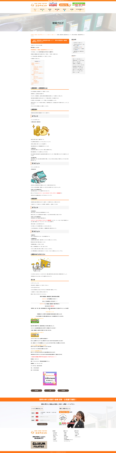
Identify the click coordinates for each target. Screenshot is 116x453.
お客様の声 (54, 439)
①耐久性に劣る (35, 71)
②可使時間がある (36, 81)
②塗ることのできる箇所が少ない (38, 73)
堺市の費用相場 (75, 66)
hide (39, 61)
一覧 (50, 390)
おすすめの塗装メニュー (80, 9)
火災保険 (78, 66)
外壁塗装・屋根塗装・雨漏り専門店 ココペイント (39, 34)
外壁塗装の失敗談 (75, 60)
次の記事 (63, 390)
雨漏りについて (81, 66)
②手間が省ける (35, 68)
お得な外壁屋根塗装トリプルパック (68, 439)
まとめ (32, 84)
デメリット (34, 70)
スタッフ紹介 (55, 438)
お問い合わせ (76, 432)
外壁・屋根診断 (66, 436)
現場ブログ (49, 34)
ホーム (35, 9)
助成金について (82, 69)
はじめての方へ (55, 432)
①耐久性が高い (35, 76)
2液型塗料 (32, 74)
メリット (33, 65)
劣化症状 (83, 60)
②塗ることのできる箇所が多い (38, 78)
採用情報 (76, 435)
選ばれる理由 (57, 9)
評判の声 (64, 9)
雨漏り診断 (65, 438)
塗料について (54, 34)
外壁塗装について (75, 63)
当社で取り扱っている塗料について (78, 42)
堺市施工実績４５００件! (50, 311)
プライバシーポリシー (77, 436)
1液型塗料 (32, 64)
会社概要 (54, 436)
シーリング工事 (79, 60)
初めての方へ (42, 9)
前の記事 (36, 390)
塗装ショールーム (55, 435)
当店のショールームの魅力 (76, 69)
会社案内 (49, 9)
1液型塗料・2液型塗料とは (35, 63)
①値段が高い (35, 80)
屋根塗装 (65, 435)
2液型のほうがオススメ (35, 83)
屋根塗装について (80, 63)
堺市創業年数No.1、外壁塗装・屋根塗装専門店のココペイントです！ (42, 49)
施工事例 (71, 9)
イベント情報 (77, 72)
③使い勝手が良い (36, 69)
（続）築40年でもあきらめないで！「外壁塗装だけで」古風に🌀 (78, 45)
